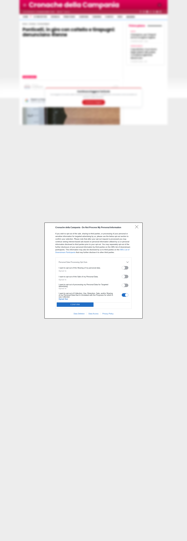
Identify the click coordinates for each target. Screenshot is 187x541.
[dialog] (93, 270)
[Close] (137, 227)
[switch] (125, 267)
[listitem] (93, 262)
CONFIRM (75, 304)
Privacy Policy (107, 314)
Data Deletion (79, 314)
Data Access (93, 314)
